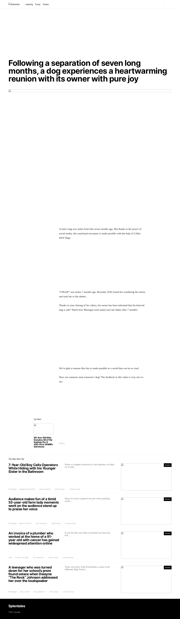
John (10, 557)
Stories (46, 4)
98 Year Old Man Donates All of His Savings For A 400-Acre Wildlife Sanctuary (43, 442)
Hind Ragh (12, 489)
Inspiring (29, 4)
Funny (37, 4)
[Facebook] (169, 606)
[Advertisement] (90, 33)
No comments (45, 489)
